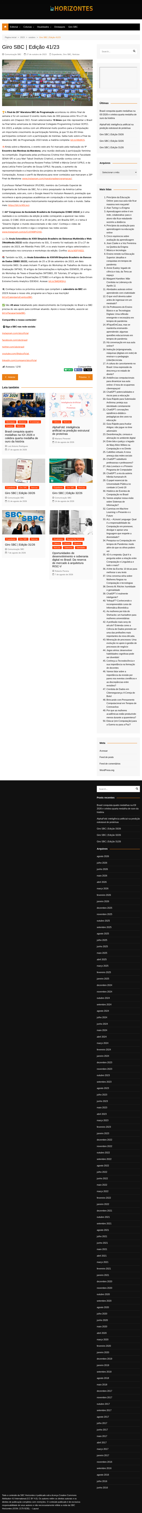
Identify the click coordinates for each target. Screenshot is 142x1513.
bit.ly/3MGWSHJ (57, 281)
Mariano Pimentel (62, 438)
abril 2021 (102, 1256)
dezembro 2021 (104, 1211)
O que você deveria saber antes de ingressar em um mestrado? (119, 300)
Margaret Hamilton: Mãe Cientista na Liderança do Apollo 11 (119, 282)
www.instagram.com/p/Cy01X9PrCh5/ (22, 231)
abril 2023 (102, 1114)
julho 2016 (102, 1481)
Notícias (75, 54)
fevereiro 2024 (104, 1049)
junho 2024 (102, 1024)
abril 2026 (102, 882)
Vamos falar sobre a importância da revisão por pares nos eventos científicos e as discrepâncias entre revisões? (121, 678)
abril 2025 (102, 959)
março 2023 (102, 1120)
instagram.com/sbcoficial (15, 333)
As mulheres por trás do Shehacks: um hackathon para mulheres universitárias (121, 615)
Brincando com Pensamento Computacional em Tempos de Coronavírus (121, 703)
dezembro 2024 (104, 985)
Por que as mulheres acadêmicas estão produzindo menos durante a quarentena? (121, 714)
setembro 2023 (104, 1082)
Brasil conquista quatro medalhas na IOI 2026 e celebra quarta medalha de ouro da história (118, 114)
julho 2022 (102, 1172)
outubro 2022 (103, 1152)
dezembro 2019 (104, 1359)
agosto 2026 (103, 856)
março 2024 (102, 1043)
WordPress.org (107, 770)
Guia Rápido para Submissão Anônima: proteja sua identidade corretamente (121, 402)
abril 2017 (102, 1442)
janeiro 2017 (103, 1455)
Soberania (68, 548)
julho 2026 (102, 863)
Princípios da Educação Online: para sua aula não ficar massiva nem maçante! (121, 201)
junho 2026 (102, 869)
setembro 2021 (104, 1223)
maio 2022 (102, 1185)
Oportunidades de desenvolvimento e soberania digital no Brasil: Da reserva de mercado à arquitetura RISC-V (70, 560)
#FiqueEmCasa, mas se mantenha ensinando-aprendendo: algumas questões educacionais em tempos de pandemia (119, 332)
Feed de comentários (110, 764)
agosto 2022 (103, 1165)
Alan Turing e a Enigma (118, 208)
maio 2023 (102, 1107)
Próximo (83, 377)
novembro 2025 (104, 914)
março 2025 (102, 966)
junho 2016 (102, 1487)
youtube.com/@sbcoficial (16, 353)
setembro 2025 (104, 927)
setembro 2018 (104, 1372)
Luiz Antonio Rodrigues (18, 446)
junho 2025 (102, 946)
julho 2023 (102, 1095)
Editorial (14, 27)
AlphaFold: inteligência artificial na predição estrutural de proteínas (70, 430)
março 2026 (102, 888)
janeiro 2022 (103, 1204)
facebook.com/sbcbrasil (14, 340)
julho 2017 (102, 1423)
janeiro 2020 (103, 1352)
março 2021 (102, 1262)
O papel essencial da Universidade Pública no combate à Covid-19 (118, 484)
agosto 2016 (103, 1475)
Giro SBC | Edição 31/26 (20, 544)
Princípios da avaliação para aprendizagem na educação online (120, 229)
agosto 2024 (103, 1011)
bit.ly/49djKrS (77, 140)
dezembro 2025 (104, 908)
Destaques (59, 27)
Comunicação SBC (13, 54)
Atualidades (43, 27)
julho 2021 (102, 1236)
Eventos (9, 426)
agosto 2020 (103, 1307)
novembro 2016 (104, 1462)
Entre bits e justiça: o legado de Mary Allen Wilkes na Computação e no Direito (120, 445)
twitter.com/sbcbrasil (13, 346)
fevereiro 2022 (104, 1198)
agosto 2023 (103, 1088)
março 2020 (102, 1339)
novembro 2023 (104, 1069)
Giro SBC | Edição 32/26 (67, 493)
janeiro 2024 (103, 1056)
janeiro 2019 (103, 1365)
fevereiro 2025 (104, 972)
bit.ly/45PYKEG (76, 250)
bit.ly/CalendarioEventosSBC (17, 297)
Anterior (11, 377)
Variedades (80, 548)
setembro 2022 (104, 1159)
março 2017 (102, 1449)
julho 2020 (102, 1314)
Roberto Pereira (62, 571)
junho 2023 (102, 1101)
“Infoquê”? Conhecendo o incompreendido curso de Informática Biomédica (119, 604)
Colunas (27, 27)
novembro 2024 (104, 992)
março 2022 (102, 1191)
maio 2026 (102, 876)
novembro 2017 (104, 1397)
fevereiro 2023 (104, 1127)
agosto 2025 (103, 933)
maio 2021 (102, 1249)
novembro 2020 (104, 1288)
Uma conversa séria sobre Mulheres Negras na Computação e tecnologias (119, 579)
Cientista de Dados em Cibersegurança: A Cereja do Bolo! (120, 692)
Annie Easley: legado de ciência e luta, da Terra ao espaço (119, 271)
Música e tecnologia (116, 250)
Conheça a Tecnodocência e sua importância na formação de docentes (120, 664)
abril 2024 (102, 1037)
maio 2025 (102, 953)
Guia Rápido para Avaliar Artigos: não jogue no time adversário (119, 427)
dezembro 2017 (104, 1391)
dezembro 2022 (104, 1140)
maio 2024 (102, 1030)
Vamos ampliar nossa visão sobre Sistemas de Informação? (120, 501)
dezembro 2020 (104, 1281)
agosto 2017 (103, 1417)
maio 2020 (102, 1326)
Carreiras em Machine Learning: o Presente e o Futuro (118, 512)
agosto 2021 (103, 1230)
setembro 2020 (104, 1301)
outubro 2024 (103, 998)
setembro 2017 (104, 1410)
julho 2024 (102, 1017)
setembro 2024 (104, 1004)
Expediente (57, 54)
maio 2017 (102, 1436)
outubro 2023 (103, 1075)
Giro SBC (73, 27)
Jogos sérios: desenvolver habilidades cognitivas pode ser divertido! (120, 654)
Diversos (22, 422)
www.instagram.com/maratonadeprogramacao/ (47, 178)
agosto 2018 (103, 1378)
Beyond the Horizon (75, 539)
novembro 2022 (104, 1146)
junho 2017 (102, 1430)
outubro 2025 (103, 921)
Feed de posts (107, 757)
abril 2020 (102, 1333)
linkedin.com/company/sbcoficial (19, 360)
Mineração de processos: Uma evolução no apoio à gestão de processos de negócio (121, 643)
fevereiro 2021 (104, 1268)
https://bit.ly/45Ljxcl (18, 205)
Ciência (57, 422)
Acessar (104, 751)
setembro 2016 (104, 1468)
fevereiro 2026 (104, 895)
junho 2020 (102, 1320)
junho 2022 (102, 1178)
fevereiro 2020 (104, 1346)
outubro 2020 (103, 1294)
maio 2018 (102, 1384)
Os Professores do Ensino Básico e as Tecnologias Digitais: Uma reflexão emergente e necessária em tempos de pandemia (120, 314)
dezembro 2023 (104, 1062)
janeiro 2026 (103, 901)
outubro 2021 (103, 1217)
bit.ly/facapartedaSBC (13, 313)
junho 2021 (102, 1243)
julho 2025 (102, 940)
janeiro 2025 (103, 979)
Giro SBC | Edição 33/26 (20, 493)
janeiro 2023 (103, 1133)
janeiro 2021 (103, 1275)
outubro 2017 (103, 1404)
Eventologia (35, 422)
